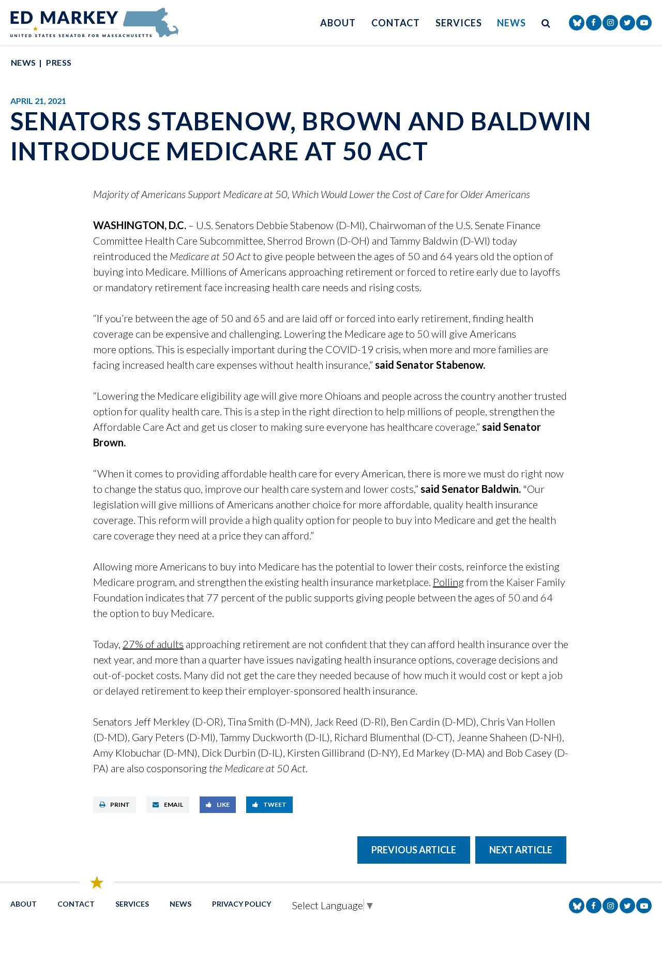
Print (120, 804)
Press (58, 62)
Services (458, 22)
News (511, 22)
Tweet (275, 804)
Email (173, 804)
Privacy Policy (241, 903)
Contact (395, 22)
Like (223, 804)
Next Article (520, 849)
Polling (448, 582)
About (338, 22)
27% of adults (153, 644)
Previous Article (413, 849)
